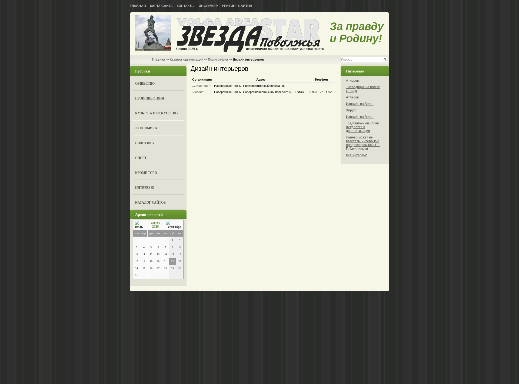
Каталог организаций (186, 59)
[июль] (140, 225)
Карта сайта (161, 6)
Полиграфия (218, 59)
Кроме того (146, 172)
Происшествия (149, 98)
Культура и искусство (156, 113)
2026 (155, 227)
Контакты (186, 6)
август (155, 222)
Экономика (146, 128)
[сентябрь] (173, 225)
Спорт (141, 157)
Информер (208, 6)
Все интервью (356, 155)
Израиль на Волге (360, 104)
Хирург (351, 110)
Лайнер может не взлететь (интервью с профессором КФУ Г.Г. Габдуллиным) (363, 143)
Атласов (352, 80)
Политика (144, 143)
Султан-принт (201, 85)
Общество (145, 83)
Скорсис (197, 92)
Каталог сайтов (150, 202)
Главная (138, 6)
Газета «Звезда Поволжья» (153, 33)
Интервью (144, 187)
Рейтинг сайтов (237, 6)
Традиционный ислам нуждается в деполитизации (362, 127)
